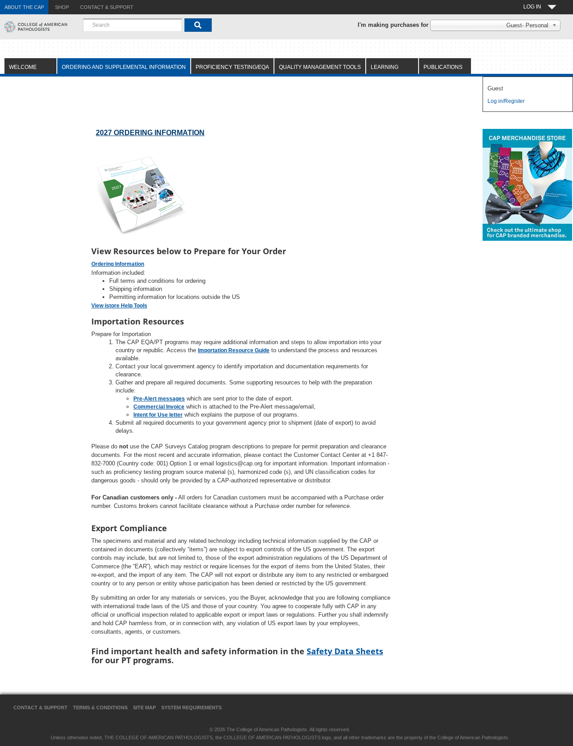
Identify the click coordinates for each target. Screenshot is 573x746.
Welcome (23, 67)
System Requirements (191, 707)
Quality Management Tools (320, 67)
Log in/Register (506, 101)
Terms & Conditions (100, 707)
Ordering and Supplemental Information (124, 67)
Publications (442, 67)
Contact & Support (40, 707)
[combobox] (132, 25)
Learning (384, 67)
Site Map (144, 707)
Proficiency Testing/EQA (232, 67)
